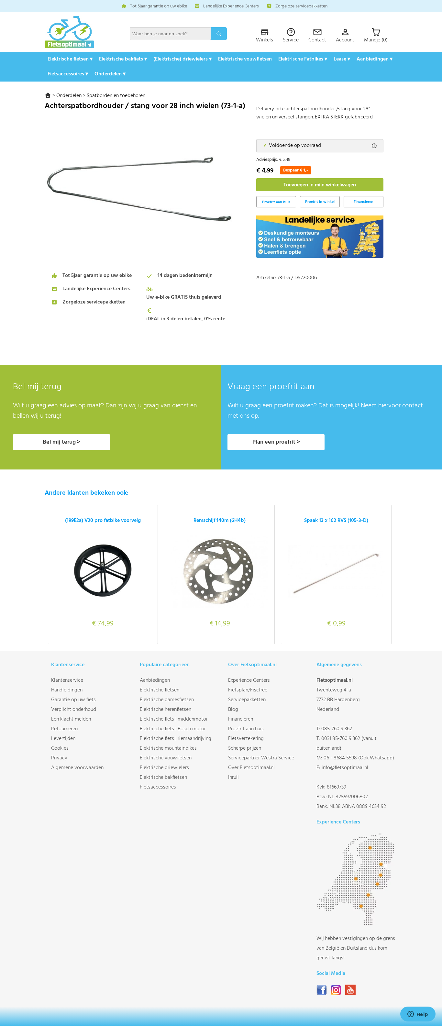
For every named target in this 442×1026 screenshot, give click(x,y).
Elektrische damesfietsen (167, 700)
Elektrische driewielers (164, 768)
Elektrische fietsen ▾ (70, 59)
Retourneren (64, 729)
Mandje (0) (376, 40)
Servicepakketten (247, 700)
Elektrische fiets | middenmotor (174, 719)
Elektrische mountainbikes (168, 748)
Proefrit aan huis (246, 729)
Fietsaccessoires (158, 787)
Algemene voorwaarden (77, 768)
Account (345, 40)
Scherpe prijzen (244, 748)
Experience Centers (249, 680)
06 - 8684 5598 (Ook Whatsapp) (359, 758)
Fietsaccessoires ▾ (68, 74)
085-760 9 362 (336, 729)
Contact (317, 40)
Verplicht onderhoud (73, 709)
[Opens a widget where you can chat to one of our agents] (418, 1015)
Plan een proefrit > (276, 442)
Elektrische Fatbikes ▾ (302, 59)
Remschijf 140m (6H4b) (219, 520)
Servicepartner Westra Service (261, 758)
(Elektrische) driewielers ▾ (182, 59)
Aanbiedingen (155, 680)
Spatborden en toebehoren (116, 96)
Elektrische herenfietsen (165, 709)
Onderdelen (69, 96)
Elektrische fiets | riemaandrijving (175, 738)
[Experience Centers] (357, 924)
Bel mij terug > (61, 442)
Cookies (60, 748)
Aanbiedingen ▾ (374, 59)
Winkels (264, 40)
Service (291, 40)
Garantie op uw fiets (73, 700)
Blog (233, 709)
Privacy (59, 758)
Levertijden (63, 738)
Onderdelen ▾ (110, 74)
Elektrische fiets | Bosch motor (173, 729)
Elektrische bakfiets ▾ (123, 59)
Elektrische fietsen (159, 690)
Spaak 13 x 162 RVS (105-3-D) (336, 520)
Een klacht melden (71, 719)
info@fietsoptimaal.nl (345, 768)
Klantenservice (67, 680)
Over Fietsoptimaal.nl (251, 768)
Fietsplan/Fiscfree (247, 690)
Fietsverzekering (246, 738)
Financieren (363, 202)
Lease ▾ (342, 59)
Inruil (233, 777)
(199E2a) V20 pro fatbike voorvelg (103, 520)
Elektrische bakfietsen (163, 777)
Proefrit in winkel (320, 202)
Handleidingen (67, 690)
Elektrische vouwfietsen (245, 59)
